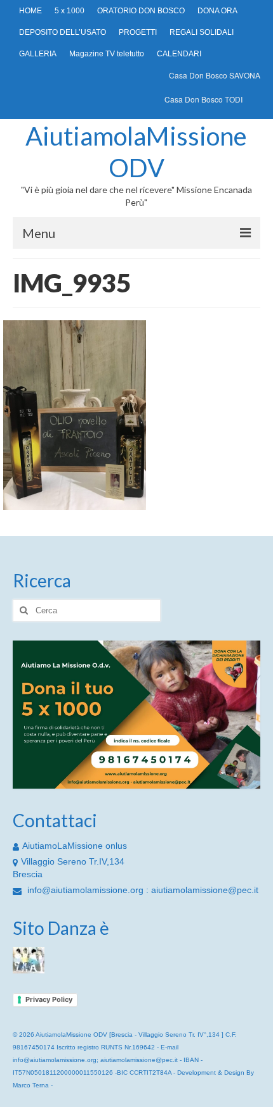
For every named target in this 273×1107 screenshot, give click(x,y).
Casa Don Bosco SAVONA (214, 75)
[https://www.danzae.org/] (28, 959)
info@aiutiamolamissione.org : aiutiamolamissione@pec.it (141, 890)
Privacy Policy (48, 999)
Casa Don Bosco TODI (203, 99)
